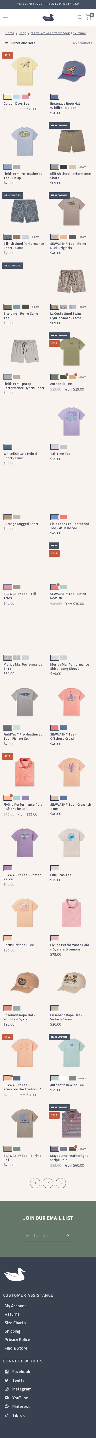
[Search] (80, 17)
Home (9, 32)
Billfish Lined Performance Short (70, 175)
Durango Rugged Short (20, 524)
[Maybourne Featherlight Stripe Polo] (71, 1123)
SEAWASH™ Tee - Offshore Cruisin (63, 736)
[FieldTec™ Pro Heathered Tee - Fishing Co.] (24, 702)
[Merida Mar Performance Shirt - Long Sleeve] (71, 632)
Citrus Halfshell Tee (18, 945)
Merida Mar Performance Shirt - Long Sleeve (69, 666)
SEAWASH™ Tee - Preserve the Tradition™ (22, 1087)
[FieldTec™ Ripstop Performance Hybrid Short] (24, 351)
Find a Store (16, 1348)
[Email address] (67, 1235)
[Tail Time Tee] (71, 421)
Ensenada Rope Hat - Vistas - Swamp (66, 1017)
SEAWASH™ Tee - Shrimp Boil (22, 1157)
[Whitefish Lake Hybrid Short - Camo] (24, 421)
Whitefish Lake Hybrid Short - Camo (20, 455)
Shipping (12, 1331)
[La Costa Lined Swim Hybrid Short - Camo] (71, 281)
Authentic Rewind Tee (67, 1085)
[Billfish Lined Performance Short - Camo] (24, 211)
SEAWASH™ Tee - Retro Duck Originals (68, 245)
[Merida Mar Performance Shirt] (24, 632)
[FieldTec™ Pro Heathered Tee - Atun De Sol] (71, 491)
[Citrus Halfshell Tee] (24, 912)
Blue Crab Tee (60, 875)
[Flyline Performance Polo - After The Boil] (24, 772)
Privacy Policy (17, 1339)
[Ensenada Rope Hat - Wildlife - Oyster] (24, 982)
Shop (22, 32)
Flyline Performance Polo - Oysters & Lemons (69, 947)
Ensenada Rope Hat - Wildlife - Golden (66, 105)
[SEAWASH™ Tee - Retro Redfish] (71, 561)
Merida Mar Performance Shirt (22, 666)
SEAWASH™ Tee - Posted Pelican (22, 877)
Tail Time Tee (60, 453)
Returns (12, 1314)
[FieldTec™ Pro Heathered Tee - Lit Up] (24, 141)
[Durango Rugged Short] (24, 491)
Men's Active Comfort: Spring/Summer (58, 32)
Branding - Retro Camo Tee (20, 315)
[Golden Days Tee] (24, 71)
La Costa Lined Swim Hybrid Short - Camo (65, 315)
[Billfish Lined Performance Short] (71, 141)
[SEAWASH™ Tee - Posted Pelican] (24, 842)
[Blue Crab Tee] (71, 842)
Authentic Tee (61, 383)
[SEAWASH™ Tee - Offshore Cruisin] (71, 702)
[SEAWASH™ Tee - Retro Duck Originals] (71, 211)
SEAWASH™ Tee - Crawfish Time (70, 806)
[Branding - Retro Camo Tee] (24, 281)
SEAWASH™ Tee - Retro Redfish (68, 595)
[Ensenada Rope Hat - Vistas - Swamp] (71, 982)
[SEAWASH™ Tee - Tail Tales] (24, 561)
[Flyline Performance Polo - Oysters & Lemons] (71, 912)
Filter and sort (23, 43)
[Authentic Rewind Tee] (71, 1052)
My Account (15, 1305)
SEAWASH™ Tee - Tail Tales (19, 595)
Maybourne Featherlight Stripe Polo (69, 1157)
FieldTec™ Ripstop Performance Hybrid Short (23, 385)
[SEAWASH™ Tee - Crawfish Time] (71, 772)
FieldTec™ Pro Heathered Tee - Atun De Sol (69, 526)
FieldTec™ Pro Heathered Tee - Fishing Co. (22, 736)
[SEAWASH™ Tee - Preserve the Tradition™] (24, 1052)
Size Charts (15, 1322)
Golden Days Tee (16, 103)
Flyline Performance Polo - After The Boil (22, 806)
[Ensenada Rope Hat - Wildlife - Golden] (71, 71)
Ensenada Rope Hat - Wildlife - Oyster (19, 1017)
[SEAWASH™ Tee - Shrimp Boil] (24, 1123)
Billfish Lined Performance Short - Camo (23, 245)
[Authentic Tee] (71, 351)
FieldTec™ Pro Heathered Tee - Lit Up (22, 175)
